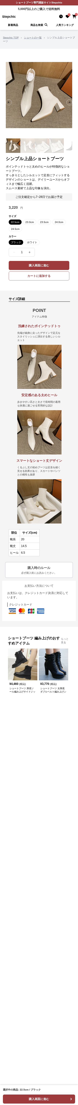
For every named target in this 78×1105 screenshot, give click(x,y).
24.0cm (59, 222)
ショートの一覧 (33, 37)
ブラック (16, 242)
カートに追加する (39, 275)
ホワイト (32, 242)
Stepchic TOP (11, 37)
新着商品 (13, 24)
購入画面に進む (39, 265)
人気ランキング (65, 24)
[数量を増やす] (29, 252)
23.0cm (29, 222)
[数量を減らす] (14, 252)
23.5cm (44, 222)
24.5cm (15, 229)
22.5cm (15, 222)
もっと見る (65, 640)
